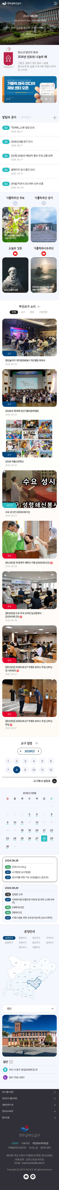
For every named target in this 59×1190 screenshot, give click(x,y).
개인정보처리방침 (40, 1143)
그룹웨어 (15, 1143)
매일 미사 (29, 34)
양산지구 (36, 942)
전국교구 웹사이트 (9, 1098)
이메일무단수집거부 (17, 1147)
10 (33, 769)
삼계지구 (50, 942)
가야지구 (50, 938)
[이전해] (20, 751)
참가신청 (5, 1117)
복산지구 (23, 947)
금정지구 (9, 942)
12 (50, 769)
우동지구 (23, 942)
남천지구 (9, 938)
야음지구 (36, 947)
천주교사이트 (7, 1111)
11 (42, 769)
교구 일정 (26, 743)
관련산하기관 (7, 1104)
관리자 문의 (45, 1147)
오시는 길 (33, 1147)
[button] (41, 99)
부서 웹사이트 (8, 1092)
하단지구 (36, 938)
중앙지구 (23, 938)
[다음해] (38, 751)
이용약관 (25, 1143)
